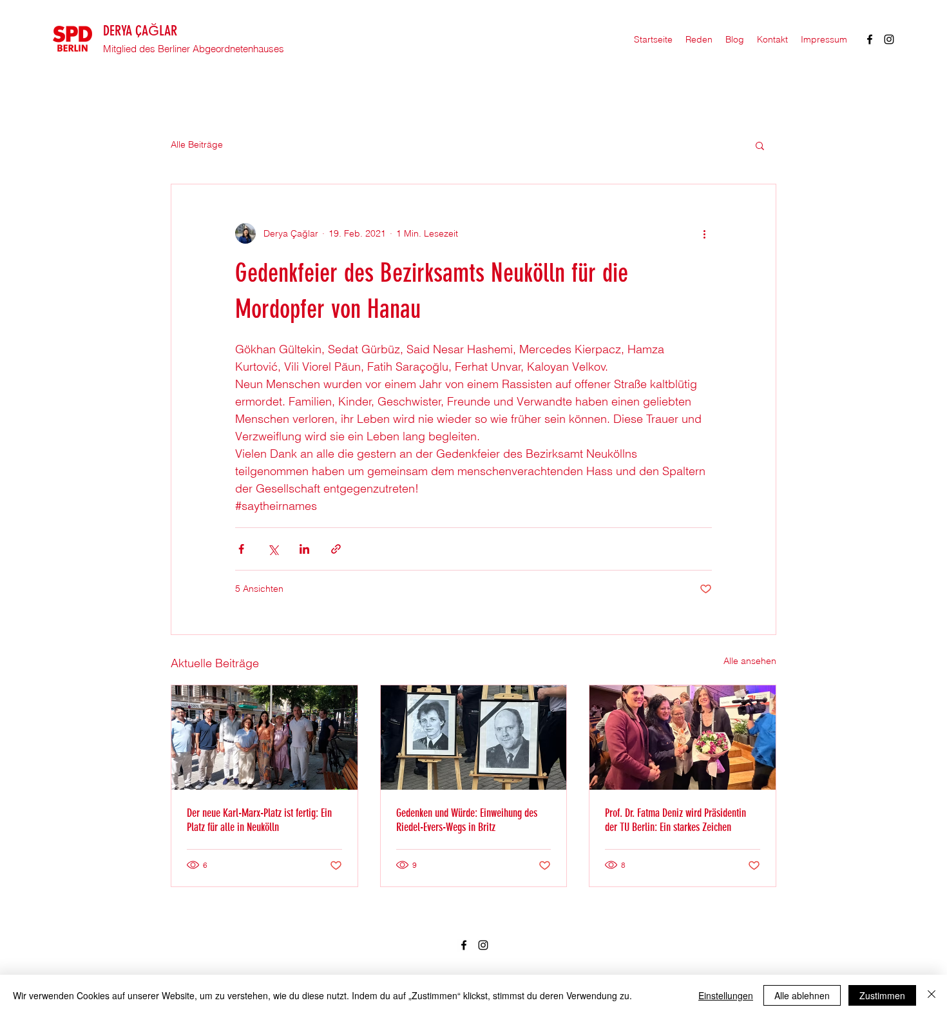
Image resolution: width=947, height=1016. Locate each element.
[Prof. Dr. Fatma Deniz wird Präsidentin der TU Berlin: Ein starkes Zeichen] (682, 737)
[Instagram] (889, 39)
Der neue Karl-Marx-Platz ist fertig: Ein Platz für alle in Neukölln (259, 820)
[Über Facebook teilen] (241, 549)
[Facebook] (869, 39)
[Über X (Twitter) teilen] (273, 549)
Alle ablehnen (802, 995)
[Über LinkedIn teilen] (304, 549)
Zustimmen (882, 995)
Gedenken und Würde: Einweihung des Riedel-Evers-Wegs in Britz (466, 820)
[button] (760, 145)
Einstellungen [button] (725, 995)
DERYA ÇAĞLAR (140, 30)
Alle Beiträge (197, 144)
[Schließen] (931, 995)
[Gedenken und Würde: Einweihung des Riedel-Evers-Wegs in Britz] (474, 737)
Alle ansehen (749, 661)
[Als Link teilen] (336, 549)
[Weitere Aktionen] (704, 233)
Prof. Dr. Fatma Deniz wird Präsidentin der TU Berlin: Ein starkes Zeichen (675, 820)
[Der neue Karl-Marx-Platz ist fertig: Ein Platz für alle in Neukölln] (264, 737)
